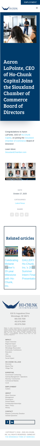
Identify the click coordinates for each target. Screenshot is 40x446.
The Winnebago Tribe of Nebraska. (20, 437)
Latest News (20, 203)
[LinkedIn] (21, 214)
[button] (6, 267)
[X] (16, 214)
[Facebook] (12, 214)
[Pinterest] (26, 214)
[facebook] (7, 422)
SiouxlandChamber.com (15, 152)
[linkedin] (12, 422)
